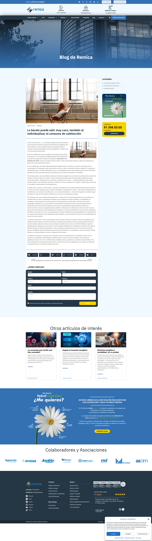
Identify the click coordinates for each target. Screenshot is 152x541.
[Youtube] (94, 2)
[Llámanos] (61, 8)
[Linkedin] (90, 2)
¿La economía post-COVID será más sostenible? (40, 351)
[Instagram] (86, 2)
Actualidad (86, 17)
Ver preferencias (142, 534)
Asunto (30, 285)
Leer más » (31, 366)
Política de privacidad (130, 537)
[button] (148, 519)
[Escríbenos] (86, 7)
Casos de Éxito (75, 17)
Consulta (30, 292)
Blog (94, 17)
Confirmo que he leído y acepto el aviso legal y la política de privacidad (46, 303)
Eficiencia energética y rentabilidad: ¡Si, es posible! (108, 351)
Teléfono (30, 278)
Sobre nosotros (32, 17)
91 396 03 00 (113, 127)
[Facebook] (79, 2)
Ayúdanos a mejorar (110, 10)
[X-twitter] (83, 2)
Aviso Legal (138, 537)
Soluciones (51, 17)
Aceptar (113, 534)
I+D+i (43, 17)
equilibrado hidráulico (50, 199)
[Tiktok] (97, 2)
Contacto (101, 17)
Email (63, 272)
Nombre (30, 272)
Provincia (64, 278)
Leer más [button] (97, 507)
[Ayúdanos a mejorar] (110, 7)
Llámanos (61, 10)
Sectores (62, 17)
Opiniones (39, 125)
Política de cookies (119, 537)
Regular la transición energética (75, 350)
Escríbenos (86, 10)
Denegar (128, 534)
